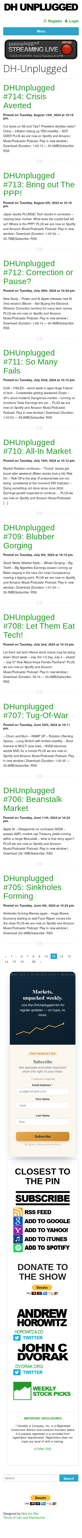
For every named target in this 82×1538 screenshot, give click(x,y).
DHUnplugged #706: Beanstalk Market (32, 799)
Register (55, 20)
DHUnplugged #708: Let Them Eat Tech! (39, 626)
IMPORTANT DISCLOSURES (43, 1418)
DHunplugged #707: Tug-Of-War (35, 711)
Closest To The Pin (42, 1176)
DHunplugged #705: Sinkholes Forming (32, 887)
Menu (41, 31)
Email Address (42, 1085)
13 (69, 956)
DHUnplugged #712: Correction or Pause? (38, 272)
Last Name (43, 1115)
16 (22, 961)
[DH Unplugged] (41, 8)
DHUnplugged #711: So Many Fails (30, 361)
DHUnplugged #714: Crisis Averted (29, 96)
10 (46, 956)
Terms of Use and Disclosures (24, 1517)
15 (14, 961)
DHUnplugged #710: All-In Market (37, 447)
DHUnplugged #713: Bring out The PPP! (39, 184)
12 (61, 956)
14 (6, 961)
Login (74, 20)
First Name (43, 1099)
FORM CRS (42, 1449)
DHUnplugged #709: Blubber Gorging (29, 536)
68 (33, 961)
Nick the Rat (29, 1513)
